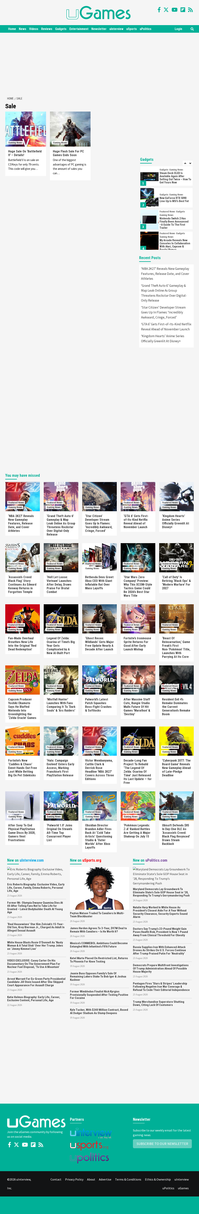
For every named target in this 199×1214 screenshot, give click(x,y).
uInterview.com (32, 860)
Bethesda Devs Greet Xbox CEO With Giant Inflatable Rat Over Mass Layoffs (99, 582)
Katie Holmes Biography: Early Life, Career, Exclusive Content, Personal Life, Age (33, 998)
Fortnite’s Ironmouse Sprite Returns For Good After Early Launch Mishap (137, 643)
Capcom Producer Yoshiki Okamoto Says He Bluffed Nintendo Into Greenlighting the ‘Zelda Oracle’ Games (22, 709)
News (22, 29)
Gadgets (60, 29)
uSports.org (91, 860)
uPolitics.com (156, 860)
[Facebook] (159, 9)
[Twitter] (166, 9)
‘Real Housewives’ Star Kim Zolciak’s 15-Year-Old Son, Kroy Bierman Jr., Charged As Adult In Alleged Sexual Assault (36, 927)
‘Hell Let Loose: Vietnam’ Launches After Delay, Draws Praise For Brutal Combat (59, 584)
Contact (56, 1179)
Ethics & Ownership (158, 1179)
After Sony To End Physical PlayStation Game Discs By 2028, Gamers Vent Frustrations (21, 832)
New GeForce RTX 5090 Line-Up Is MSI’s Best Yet (174, 178)
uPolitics (145, 29)
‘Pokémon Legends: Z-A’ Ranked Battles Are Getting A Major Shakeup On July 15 (137, 830)
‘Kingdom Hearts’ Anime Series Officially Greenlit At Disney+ (162, 338)
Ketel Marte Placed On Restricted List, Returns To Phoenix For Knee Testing (99, 959)
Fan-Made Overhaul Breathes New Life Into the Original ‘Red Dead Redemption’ (22, 643)
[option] (166, 177)
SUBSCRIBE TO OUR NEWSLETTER (162, 1143)
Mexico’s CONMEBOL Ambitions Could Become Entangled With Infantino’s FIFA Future (99, 944)
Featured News (167, 190)
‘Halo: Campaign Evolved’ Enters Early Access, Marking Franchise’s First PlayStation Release (60, 768)
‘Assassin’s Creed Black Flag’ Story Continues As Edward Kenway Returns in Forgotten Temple (22, 584)
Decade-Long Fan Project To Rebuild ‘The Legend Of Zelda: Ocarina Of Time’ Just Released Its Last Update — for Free (138, 772)
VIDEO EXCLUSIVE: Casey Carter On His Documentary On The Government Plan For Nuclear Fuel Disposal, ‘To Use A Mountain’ (33, 964)
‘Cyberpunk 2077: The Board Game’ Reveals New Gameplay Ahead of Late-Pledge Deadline (176, 768)
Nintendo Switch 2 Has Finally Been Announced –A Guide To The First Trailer (174, 201)
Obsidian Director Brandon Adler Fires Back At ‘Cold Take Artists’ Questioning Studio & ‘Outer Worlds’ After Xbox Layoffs (98, 836)
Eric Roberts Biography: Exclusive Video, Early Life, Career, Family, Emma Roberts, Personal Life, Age (36, 888)
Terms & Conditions (128, 1179)
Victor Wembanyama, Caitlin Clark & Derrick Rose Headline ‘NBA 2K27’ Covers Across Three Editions (99, 770)
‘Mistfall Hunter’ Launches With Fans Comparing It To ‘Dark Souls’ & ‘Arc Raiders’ (61, 705)
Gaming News (15, 142)
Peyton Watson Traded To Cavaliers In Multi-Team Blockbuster (97, 914)
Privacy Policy (74, 1179)
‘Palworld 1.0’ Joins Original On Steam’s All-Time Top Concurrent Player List (59, 832)
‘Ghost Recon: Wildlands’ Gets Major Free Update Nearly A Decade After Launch (99, 643)
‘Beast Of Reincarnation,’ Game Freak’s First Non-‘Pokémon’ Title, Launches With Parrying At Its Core (176, 647)
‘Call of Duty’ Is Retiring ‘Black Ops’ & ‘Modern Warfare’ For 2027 (176, 582)
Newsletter (98, 29)
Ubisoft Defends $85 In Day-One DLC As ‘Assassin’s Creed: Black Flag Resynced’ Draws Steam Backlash (176, 834)
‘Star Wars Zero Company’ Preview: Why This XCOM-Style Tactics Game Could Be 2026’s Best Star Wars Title (138, 586)
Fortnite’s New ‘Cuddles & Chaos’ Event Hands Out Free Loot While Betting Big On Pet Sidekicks (22, 768)
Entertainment (78, 29)
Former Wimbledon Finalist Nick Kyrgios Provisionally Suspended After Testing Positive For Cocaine (99, 995)
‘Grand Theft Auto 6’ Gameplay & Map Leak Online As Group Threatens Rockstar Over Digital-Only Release (164, 293)
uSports (131, 29)
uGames (183, 1188)
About (91, 1179)
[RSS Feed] (190, 9)
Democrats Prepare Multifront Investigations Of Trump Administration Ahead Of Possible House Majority (161, 968)
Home (12, 29)
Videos (33, 29)
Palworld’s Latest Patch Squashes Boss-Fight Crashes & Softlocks (98, 705)
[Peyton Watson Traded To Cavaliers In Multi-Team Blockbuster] (99, 888)
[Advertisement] (101, 64)
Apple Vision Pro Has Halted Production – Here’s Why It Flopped (175, 245)
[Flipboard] (183, 9)
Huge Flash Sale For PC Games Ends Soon (68, 153)
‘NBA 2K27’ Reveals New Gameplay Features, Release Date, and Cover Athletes (165, 274)
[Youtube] (175, 9)
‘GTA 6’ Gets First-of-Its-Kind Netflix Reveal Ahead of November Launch (166, 326)
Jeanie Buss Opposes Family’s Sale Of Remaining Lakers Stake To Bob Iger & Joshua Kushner (98, 977)
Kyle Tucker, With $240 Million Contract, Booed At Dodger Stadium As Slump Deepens (99, 1011)
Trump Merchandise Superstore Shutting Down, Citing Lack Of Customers (158, 1003)
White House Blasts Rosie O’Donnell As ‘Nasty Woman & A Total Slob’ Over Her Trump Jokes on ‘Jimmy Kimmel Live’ (35, 946)
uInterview (116, 29)
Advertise (105, 1179)
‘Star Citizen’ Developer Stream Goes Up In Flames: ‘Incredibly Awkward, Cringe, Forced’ (163, 312)
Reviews (46, 29)
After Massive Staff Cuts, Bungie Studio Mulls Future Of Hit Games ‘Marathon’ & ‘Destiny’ (137, 707)
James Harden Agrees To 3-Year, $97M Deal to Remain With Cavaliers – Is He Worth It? (98, 929)
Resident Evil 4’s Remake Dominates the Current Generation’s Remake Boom (176, 707)
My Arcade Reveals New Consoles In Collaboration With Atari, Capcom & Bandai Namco (175, 223)
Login (178, 29)
